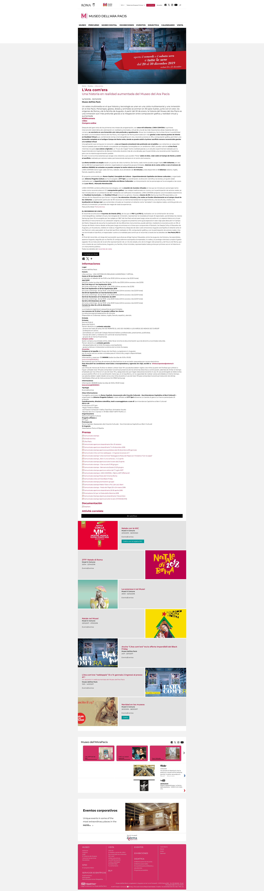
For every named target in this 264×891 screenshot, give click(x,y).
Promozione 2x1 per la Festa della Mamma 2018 (101, 493)
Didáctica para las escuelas (143, 861)
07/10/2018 (171, 772)
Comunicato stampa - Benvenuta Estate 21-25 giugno (104, 467)
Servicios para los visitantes (117, 854)
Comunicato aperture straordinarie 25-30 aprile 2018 (103, 490)
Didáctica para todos (141, 864)
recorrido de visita (105, 249)
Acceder (159, 5)
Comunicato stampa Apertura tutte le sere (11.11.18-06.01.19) (105, 499)
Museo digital (109, 25)
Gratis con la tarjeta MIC (133, 541)
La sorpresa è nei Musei (133, 589)
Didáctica (153, 25)
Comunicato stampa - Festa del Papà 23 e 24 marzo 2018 (105, 487)
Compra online (89, 123)
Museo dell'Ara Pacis (108, 16)
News (162, 849)
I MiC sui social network (123, 757)
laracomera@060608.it (90, 359)
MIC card (111, 856)
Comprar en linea (91, 254)
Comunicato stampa (91, 436)
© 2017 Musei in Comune (118, 886)
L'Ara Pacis (87, 441)
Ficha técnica (100, 207)
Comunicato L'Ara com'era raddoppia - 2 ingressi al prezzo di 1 (106, 453)
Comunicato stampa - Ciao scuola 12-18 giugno (101, 464)
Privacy (131, 886)
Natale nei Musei (90, 618)
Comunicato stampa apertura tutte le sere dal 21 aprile (104, 462)
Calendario (168, 25)
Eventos (141, 25)
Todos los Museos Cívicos (135, 5)
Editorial (85, 850)
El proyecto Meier (88, 868)
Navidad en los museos (133, 704)
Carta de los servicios (89, 858)
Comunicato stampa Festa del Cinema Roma (100, 476)
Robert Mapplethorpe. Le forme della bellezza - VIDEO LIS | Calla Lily (171, 787)
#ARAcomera (88, 118)
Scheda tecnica (89, 439)
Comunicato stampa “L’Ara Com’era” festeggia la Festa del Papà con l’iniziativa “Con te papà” (118, 456)
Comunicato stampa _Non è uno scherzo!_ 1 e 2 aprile (104, 459)
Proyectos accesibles (141, 870)
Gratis (125, 717)
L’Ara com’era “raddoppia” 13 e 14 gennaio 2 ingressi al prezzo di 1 (112, 676)
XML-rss (181, 886)
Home (84, 86)
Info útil (110, 850)
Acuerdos (85, 349)
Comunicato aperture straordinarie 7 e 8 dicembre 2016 (104, 447)
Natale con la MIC (130, 528)
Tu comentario (113, 866)
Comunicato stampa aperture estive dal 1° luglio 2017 (103, 470)
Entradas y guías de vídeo (116, 852)
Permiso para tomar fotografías (92, 879)
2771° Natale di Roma (92, 560)
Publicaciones (87, 875)
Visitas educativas (114, 858)
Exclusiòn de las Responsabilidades (144, 886)
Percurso (93, 25)
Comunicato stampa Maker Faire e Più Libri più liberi (103, 484)
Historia (85, 852)
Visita (180, 25)
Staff (83, 854)
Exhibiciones (127, 25)
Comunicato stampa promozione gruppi (99, 482)
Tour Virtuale (156, 758)
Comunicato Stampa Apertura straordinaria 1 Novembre (104, 496)
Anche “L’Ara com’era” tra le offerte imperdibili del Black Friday (149, 648)
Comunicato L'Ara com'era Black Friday (98, 479)
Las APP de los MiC (114, 860)
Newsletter (86, 860)
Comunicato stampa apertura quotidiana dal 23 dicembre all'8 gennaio (110, 450)
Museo (82, 25)
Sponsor (163, 853)
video (84, 121)
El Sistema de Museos (89, 856)
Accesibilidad (112, 864)
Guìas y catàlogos (114, 862)
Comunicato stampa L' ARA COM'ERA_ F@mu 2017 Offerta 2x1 (107, 473)
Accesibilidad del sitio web (170, 886)
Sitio (84, 865)
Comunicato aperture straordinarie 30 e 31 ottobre (102, 444)
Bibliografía (86, 877)
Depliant (87, 507)
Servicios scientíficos (94, 873)
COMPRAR (150, 5)
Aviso (162, 851)
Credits (158, 886)
